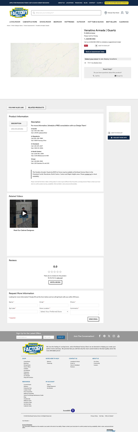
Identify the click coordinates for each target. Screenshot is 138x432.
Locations (70, 3)
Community (97, 363)
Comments (74, 308)
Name (11, 302)
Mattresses (69, 22)
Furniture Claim (28, 402)
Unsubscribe (27, 398)
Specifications (17, 129)
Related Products (36, 107)
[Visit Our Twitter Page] (109, 336)
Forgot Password (51, 386)
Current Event (27, 384)
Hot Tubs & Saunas (96, 22)
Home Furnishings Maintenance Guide (33, 395)
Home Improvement (29, 25)
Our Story (96, 361)
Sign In (49, 384)
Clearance (124, 22)
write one (59, 278)
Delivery (26, 386)
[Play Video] (24, 214)
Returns (49, 361)
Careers (96, 365)
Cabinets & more (30, 22)
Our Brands (27, 375)
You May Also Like (16, 107)
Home (8, 25)
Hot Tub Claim (27, 404)
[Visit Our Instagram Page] (114, 336)
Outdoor (81, 22)
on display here (97, 63)
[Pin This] (86, 46)
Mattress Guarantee (29, 393)
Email (42, 302)
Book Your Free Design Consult (116, 3)
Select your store (91, 59)
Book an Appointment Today (95, 51)
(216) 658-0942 (90, 39)
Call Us (97, 76)
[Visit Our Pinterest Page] (104, 336)
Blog (85, 3)
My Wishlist (50, 388)
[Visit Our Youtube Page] (118, 336)
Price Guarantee (28, 391)
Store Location (45, 308)
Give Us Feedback (75, 365)
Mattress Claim (27, 400)
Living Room (14, 22)
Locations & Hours (75, 361)
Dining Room (45, 22)
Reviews (72, 367)
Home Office (27, 367)
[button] (111, 12)
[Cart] (127, 13)
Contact (92, 3)
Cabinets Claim (28, 406)
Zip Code (12, 308)
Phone (72, 302)
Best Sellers (111, 22)
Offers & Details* (109, 416)
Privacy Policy (94, 416)
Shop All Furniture (28, 377)
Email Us (120, 76)
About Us (61, 3)
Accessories (27, 370)
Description (16, 123)
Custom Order (27, 390)
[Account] (122, 13)
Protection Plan (28, 388)
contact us (88, 174)
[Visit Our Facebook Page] (100, 336)
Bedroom (58, 22)
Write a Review (55, 282)
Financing (78, 3)
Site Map (101, 416)
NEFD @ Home (90, 33)
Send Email (93, 319)
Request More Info (120, 138)
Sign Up (60, 337)
